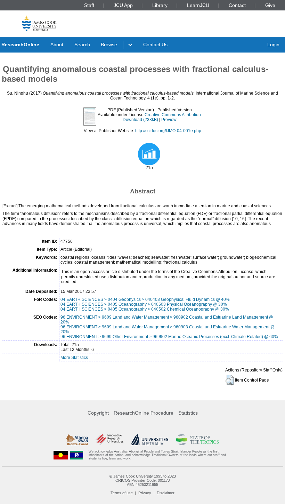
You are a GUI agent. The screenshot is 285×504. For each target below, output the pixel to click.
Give (270, 5)
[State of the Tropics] (197, 439)
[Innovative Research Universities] (109, 439)
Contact (237, 5)
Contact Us (155, 44)
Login (273, 44)
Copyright (98, 413)
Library (160, 5)
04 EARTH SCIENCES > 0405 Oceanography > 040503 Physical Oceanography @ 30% (143, 304)
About (56, 44)
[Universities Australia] (149, 439)
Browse (109, 44)
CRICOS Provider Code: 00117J (142, 480)
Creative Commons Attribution (173, 114)
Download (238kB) (140, 119)
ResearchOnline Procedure (143, 413)
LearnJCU (198, 5)
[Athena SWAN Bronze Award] (77, 439)
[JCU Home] (39, 23)
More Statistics (74, 357)
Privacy (144, 493)
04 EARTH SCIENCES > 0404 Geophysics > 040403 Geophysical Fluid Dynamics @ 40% (145, 299)
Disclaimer (165, 493)
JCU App (123, 5)
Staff (89, 5)
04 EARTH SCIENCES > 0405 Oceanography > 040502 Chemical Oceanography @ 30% (144, 309)
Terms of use (122, 493)
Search (82, 44)
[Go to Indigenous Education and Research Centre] (60, 455)
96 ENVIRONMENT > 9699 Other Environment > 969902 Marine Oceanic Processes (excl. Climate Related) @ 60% (169, 336)
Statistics (188, 413)
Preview (169, 119)
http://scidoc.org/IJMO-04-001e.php (168, 130)
